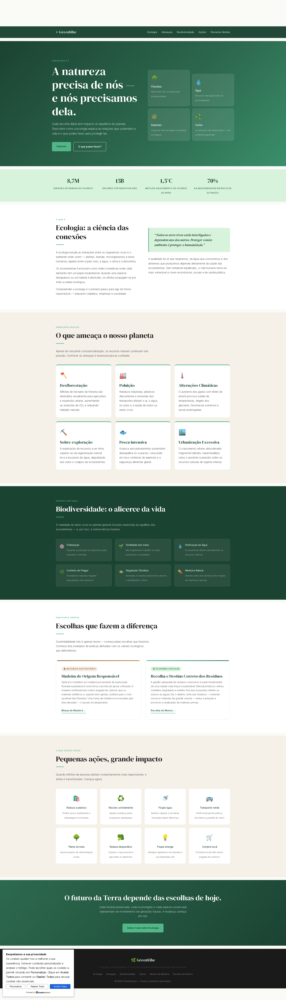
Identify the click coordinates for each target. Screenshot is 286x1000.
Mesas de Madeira (159, 974)
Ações (202, 32)
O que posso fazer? (89, 146)
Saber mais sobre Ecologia (143, 927)
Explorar (61, 146)
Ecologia (152, 32)
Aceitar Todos (60, 986)
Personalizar (16, 986)
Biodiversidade (185, 32)
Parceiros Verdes (220, 32)
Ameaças (167, 32)
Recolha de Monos (183, 974)
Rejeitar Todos (38, 986)
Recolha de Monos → (163, 710)
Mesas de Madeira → (73, 710)
